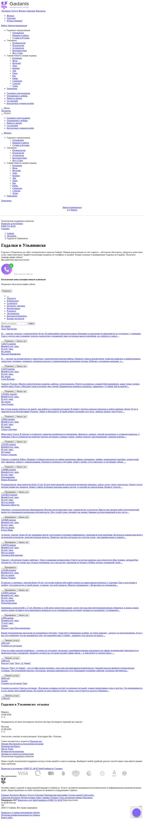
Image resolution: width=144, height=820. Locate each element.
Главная (5, 795)
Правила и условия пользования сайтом (20, 812)
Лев (14, 71)
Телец (15, 86)
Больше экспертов (15, 318)
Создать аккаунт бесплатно (81, 795)
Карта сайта (7, 817)
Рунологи (11, 311)
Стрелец (16, 83)
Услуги (14, 11)
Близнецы (17, 58)
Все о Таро (17, 53)
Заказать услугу (12, 640)
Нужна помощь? (14, 21)
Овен (14, 73)
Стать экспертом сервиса (70, 797)
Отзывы (54, 797)
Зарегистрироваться (17, 25)
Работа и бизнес (14, 98)
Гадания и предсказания (18, 93)
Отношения (18, 33)
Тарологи (11, 298)
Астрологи (12, 303)
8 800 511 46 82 (8, 226)
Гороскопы (12, 88)
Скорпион (17, 81)
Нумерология (18, 43)
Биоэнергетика (19, 50)
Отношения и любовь (17, 96)
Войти (4, 25)
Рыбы (15, 78)
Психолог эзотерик (16, 306)
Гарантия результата (10, 797)
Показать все (36, 741)
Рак (14, 76)
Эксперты (6, 11)
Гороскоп (31, 11)
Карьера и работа (20, 35)
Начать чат (21, 341)
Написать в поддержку (12, 223)
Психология (18, 45)
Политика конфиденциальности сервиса (20, 815)
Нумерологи (13, 301)
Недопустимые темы (31, 797)
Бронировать (10, 492)
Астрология (18, 48)
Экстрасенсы (13, 313)
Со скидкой (12, 101)
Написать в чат (25, 800)
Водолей (16, 63)
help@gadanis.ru (46, 768)
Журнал (22, 11)
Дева (14, 66)
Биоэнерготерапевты (17, 316)
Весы (14, 60)
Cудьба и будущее (20, 38)
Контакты (40, 11)
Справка (5, 228)
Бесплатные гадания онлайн (20, 103)
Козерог (16, 68)
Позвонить (6, 291)
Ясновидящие (13, 308)
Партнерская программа (55, 795)
